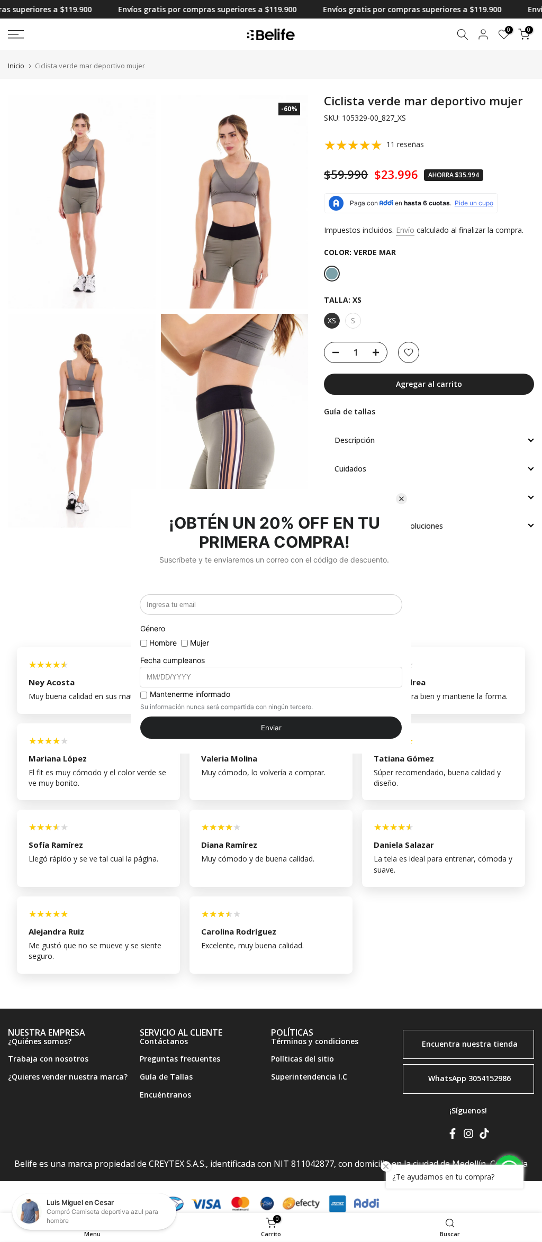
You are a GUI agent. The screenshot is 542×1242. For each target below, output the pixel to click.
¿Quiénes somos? (39, 1041)
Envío (405, 230)
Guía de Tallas (166, 1077)
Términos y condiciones (314, 1041)
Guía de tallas (349, 411)
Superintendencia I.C (309, 1077)
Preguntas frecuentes (180, 1059)
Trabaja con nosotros (48, 1059)
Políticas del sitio (302, 1059)
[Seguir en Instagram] (468, 1136)
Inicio (16, 65)
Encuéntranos (165, 1095)
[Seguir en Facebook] (452, 1136)
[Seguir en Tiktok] (484, 1136)
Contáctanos (164, 1041)
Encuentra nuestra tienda (470, 1043)
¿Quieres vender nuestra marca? (68, 1077)
